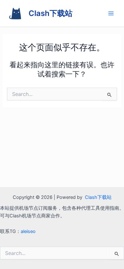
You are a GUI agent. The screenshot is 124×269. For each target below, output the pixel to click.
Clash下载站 (50, 13)
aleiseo (28, 231)
